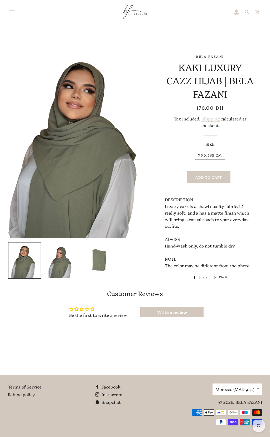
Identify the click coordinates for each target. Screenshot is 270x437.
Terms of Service (25, 387)
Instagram (111, 394)
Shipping (210, 119)
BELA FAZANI (248, 402)
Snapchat (110, 402)
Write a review (172, 312)
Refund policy (21, 394)
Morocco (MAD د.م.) (234, 389)
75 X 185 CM (210, 155)
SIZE (210, 144)
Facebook (110, 387)
